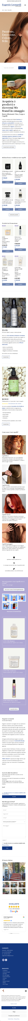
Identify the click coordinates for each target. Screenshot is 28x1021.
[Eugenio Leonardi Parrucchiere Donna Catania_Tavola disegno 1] (11, 5)
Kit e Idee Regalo (6, 975)
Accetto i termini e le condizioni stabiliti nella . (13, 844)
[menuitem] (25, 5)
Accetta (14, 1007)
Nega (14, 1011)
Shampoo (5, 978)
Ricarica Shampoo (6, 976)
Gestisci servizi (14, 1003)
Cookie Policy (10, 1018)
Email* (3, 787)
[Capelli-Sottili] (14, 474)
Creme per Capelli (6, 972)
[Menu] (25, 5)
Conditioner (5, 970)
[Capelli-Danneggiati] (14, 533)
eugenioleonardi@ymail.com (7, 955)
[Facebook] (3, 960)
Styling (4, 982)
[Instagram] (6, 960)
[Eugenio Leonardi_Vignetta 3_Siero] (22, 598)
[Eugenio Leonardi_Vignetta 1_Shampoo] (6, 598)
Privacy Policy (16, 1018)
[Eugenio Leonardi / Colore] (14, 503)
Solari (4, 979)
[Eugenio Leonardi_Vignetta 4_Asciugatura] (6, 606)
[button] (26, 991)
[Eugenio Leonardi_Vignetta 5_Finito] (14, 606)
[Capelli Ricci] (14, 445)
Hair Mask (5, 973)
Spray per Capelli (6, 981)
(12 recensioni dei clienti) (14, 403)
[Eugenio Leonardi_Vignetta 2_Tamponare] (14, 598)
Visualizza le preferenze (14, 1015)
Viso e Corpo (5, 984)
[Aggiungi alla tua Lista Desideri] (7, 180)
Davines (18, 119)
